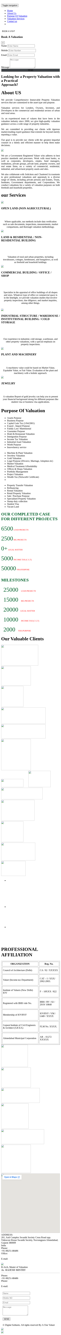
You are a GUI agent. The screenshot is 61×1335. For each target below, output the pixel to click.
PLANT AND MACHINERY (19, 360)
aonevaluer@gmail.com (12, 1261)
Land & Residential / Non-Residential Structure (24, 248)
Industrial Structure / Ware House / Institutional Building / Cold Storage (23, 330)
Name (4, 46)
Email (4, 55)
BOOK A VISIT (8, 31)
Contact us (12, 21)
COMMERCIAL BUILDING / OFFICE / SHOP (26, 283)
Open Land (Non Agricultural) (20, 214)
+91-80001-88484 (9, 1283)
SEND (30, 70)
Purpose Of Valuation (17, 16)
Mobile (4, 50)
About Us (11, 13)
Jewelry (6, 389)
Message (5, 67)
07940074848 (7, 1256)
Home (10, 10)
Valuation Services (15, 18)
